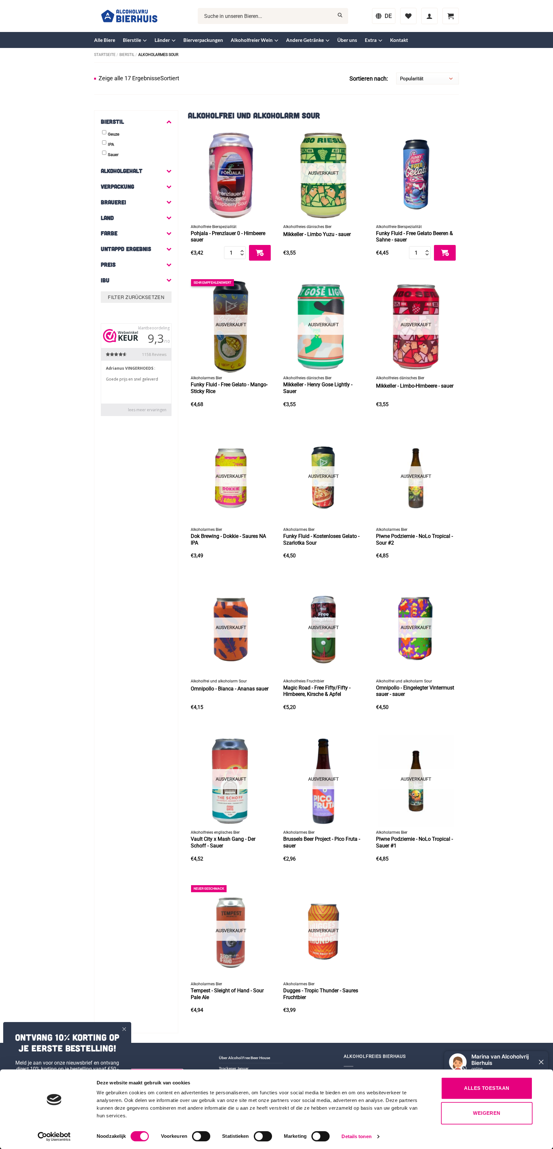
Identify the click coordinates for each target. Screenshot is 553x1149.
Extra (371, 40)
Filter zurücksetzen (136, 297)
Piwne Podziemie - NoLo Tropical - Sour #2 (414, 539)
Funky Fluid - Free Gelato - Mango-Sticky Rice (229, 388)
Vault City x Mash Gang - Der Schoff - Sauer (223, 842)
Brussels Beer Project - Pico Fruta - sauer (321, 842)
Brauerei (113, 202)
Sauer (113, 154)
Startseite (105, 55)
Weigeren (487, 1113)
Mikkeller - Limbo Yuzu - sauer (317, 234)
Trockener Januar (234, 1068)
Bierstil (126, 55)
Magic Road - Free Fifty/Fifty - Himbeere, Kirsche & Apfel (316, 691)
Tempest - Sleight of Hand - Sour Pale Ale (227, 994)
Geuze (113, 134)
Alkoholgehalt (121, 170)
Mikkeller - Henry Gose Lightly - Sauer (317, 388)
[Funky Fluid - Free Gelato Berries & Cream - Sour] (416, 172)
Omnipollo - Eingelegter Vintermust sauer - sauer (415, 691)
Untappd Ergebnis (126, 248)
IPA (111, 144)
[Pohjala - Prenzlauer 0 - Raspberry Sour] (231, 172)
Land (107, 217)
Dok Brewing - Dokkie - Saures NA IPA (228, 539)
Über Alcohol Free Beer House (244, 1057)
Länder (162, 40)
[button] (429, 16)
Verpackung (117, 186)
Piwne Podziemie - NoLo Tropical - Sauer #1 (414, 842)
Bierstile (132, 40)
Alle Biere (104, 40)
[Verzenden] (340, 16)
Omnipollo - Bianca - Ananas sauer (229, 689)
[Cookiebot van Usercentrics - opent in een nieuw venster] (54, 1136)
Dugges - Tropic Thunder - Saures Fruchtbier (320, 994)
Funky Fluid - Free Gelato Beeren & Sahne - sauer (414, 236)
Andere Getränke (305, 40)
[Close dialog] (124, 1029)
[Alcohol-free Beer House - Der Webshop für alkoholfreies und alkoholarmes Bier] (129, 16)
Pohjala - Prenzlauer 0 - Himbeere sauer (228, 236)
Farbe (109, 233)
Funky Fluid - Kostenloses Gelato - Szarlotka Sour (321, 539)
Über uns (347, 40)
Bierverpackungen (203, 40)
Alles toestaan (486, 1088)
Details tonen (356, 1136)
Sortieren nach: (368, 79)
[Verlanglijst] (408, 16)
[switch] (201, 1136)
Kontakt (399, 40)
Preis (108, 264)
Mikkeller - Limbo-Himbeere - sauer (414, 386)
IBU (105, 280)
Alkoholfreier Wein (252, 40)
